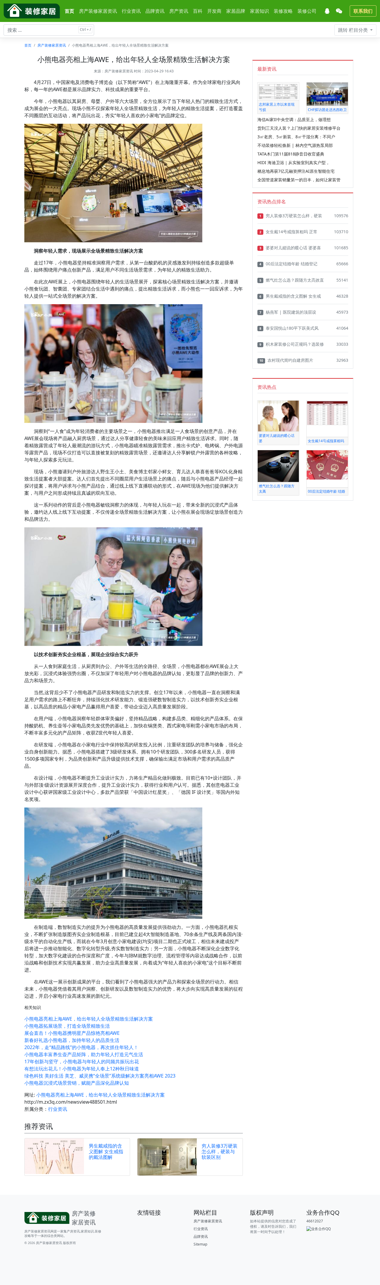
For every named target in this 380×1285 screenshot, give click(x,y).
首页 (69, 11)
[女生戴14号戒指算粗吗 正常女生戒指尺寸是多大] (327, 412)
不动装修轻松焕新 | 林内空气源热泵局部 (295, 145)
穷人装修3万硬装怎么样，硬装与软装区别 (220, 1151)
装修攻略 (283, 11)
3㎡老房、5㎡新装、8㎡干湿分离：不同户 (296, 136)
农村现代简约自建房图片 (286, 360)
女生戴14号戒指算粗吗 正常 (288, 231)
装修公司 (306, 11)
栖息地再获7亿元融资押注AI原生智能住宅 (296, 171)
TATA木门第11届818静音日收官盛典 (290, 154)
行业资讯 (131, 11)
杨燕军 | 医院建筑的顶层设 (287, 312)
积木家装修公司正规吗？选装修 (291, 344)
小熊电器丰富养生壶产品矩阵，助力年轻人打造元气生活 (83, 1054)
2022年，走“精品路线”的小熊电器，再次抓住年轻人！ (81, 1047)
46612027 (314, 1221)
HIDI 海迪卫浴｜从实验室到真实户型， (293, 162)
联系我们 (363, 11)
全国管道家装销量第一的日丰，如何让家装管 (299, 180)
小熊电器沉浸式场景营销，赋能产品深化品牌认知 (76, 1083)
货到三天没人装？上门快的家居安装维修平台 (299, 128)
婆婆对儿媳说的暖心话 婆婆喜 (290, 247)
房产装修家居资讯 (98, 11)
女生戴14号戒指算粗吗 (326, 440)
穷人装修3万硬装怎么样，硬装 (290, 215)
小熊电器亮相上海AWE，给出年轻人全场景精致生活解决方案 (88, 1019)
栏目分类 (353, 30)
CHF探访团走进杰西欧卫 (327, 109)
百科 (197, 11)
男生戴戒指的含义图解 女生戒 (290, 296)
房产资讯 (178, 11)
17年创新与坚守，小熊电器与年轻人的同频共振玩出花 (81, 1061)
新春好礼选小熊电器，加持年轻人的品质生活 (71, 1040)
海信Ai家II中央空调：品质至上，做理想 (294, 119)
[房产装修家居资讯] (32, 11)
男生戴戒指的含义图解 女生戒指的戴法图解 (106, 1151)
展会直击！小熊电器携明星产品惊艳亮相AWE (72, 1033)
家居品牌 (235, 11)
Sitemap (200, 1244)
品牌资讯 (154, 11)
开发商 (214, 11)
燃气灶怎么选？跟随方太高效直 (291, 280)
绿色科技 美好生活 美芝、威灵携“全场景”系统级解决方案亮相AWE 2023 (99, 1076)
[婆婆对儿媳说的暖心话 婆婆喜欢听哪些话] (278, 415)
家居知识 (259, 11)
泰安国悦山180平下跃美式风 (289, 328)
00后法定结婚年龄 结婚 (326, 491)
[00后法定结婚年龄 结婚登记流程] (327, 464)
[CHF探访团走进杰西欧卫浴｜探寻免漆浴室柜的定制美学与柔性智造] (327, 93)
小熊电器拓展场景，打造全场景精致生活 (67, 1026)
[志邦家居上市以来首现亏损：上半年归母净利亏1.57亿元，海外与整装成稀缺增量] (278, 90)
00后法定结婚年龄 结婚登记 (288, 263)
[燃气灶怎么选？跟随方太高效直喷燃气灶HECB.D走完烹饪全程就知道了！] (278, 465)
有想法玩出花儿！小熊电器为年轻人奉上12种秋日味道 (81, 1068)
